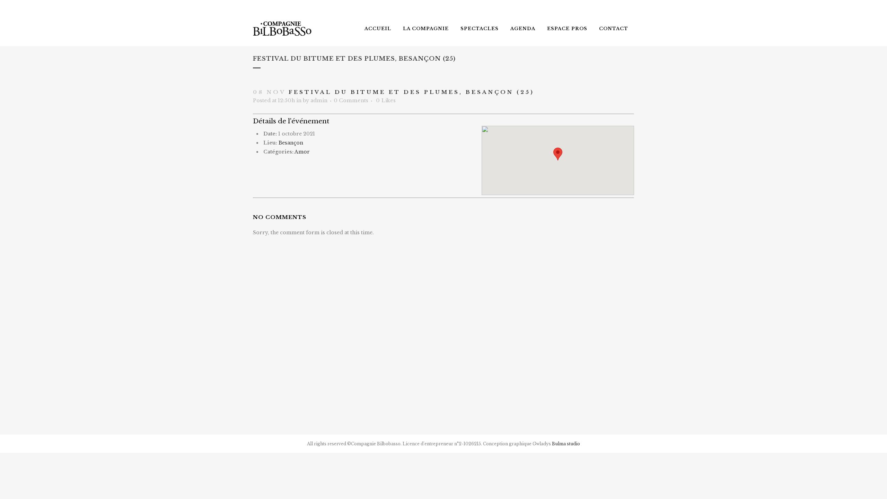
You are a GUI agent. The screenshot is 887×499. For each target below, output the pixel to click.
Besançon (291, 143)
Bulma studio (566, 443)
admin (318, 100)
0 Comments (351, 100)
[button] (557, 154)
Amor (302, 152)
